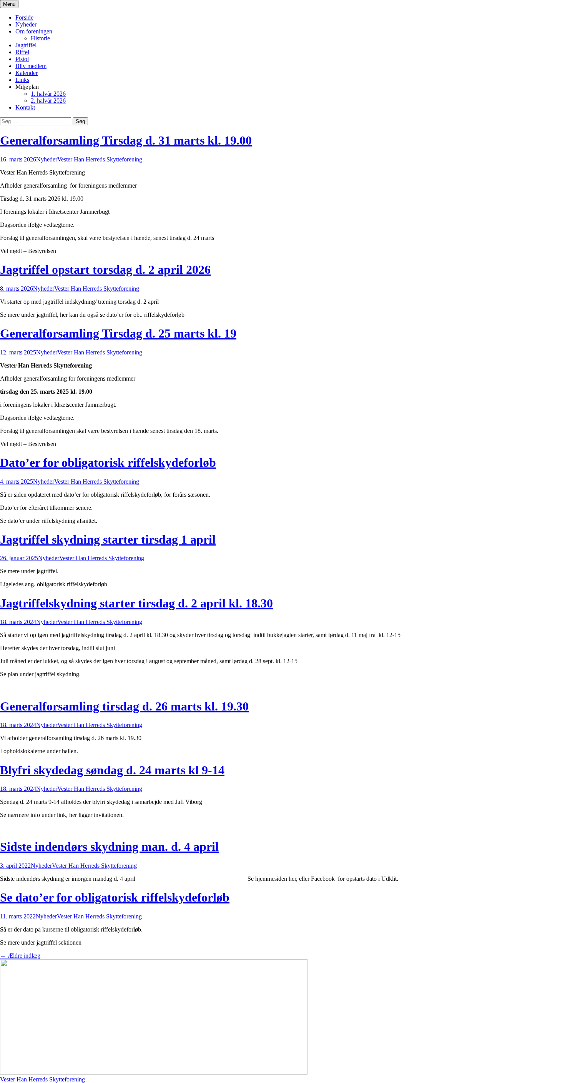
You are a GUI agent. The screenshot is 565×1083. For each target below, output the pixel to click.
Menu (9, 4)
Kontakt (25, 107)
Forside (24, 17)
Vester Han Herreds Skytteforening (99, 159)
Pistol (22, 59)
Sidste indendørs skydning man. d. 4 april (109, 846)
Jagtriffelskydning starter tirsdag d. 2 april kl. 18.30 (136, 603)
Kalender (26, 73)
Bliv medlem (31, 66)
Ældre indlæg (20, 955)
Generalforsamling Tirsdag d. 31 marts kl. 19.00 (126, 140)
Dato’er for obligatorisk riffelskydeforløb (108, 462)
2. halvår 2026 (48, 100)
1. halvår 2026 (48, 93)
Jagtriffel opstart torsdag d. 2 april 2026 (105, 269)
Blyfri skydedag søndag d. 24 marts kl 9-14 (112, 770)
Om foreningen (33, 31)
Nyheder (26, 24)
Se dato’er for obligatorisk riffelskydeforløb (114, 897)
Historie (40, 38)
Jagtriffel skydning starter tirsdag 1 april (108, 539)
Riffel (22, 52)
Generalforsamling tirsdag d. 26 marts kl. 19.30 (124, 706)
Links (22, 80)
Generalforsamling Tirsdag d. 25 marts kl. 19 (118, 333)
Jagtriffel (26, 45)
